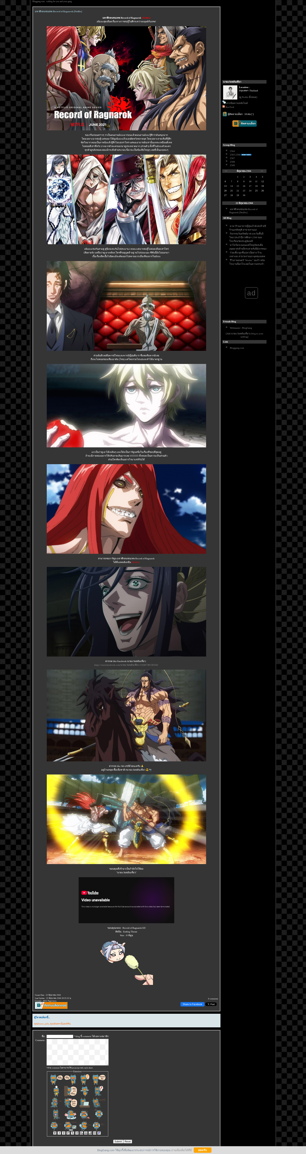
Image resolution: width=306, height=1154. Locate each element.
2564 (232, 151)
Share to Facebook (192, 1004)
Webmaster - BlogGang (241, 328)
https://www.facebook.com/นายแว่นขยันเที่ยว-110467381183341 (126, 665)
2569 (232, 165)
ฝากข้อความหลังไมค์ (237, 103)
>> (262, 171)
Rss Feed (230, 107)
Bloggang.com (237, 348)
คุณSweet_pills (41, 1023)
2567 (232, 158)
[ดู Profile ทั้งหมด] (248, 97)
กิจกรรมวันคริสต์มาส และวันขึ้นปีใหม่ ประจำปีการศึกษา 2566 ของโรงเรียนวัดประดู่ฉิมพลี (246, 237)
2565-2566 (235, 154)
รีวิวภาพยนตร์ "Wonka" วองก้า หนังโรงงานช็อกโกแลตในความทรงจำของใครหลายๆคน (247, 264)
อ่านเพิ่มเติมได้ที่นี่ (181, 1150)
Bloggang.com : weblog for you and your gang (52, 1)
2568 (232, 161)
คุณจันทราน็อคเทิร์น (60, 1023)
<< (226, 171)
